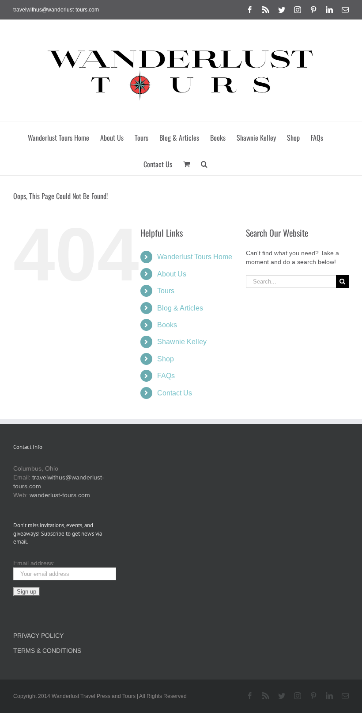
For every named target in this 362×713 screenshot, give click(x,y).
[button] (204, 162)
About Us (171, 274)
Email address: (34, 563)
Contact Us (174, 393)
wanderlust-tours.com (60, 494)
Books (167, 325)
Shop (165, 359)
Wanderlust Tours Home (194, 257)
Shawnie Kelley (182, 341)
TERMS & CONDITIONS (47, 650)
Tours (165, 291)
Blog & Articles (180, 308)
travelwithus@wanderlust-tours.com (56, 10)
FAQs (166, 376)
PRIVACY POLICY (38, 635)
